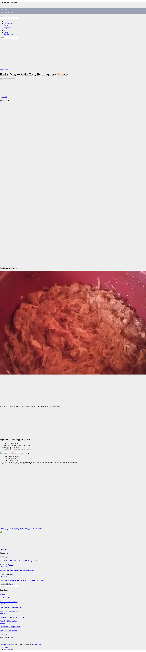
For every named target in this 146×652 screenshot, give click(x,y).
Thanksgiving (8, 34)
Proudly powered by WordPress (10, 644)
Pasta (5, 29)
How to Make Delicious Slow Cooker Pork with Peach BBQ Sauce (22, 580)
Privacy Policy (8, 23)
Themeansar (37, 644)
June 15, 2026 (4, 602)
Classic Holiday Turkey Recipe (10, 607)
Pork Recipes (4, 69)
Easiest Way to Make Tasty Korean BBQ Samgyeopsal (18, 561)
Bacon (6, 25)
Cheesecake (7, 27)
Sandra (4, 97)
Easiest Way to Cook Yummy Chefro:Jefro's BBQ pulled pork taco (21, 528)
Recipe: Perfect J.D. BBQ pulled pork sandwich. (15, 530)
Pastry (6, 30)
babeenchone (13, 602)
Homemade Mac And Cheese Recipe (12, 617)
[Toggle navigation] (1, 16)
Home (6, 648)
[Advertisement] (73, 54)
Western (2, 594)
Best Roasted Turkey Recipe (9, 598)
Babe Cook (3, 9)
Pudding (6, 32)
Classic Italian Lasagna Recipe (10, 627)
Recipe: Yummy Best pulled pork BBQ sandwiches (17, 570)
